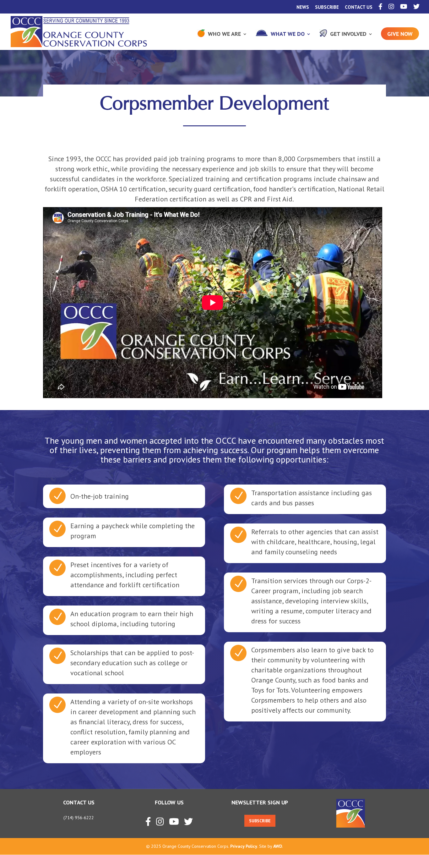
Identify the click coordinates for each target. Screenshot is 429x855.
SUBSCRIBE (327, 7)
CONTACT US (358, 7)
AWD (277, 846)
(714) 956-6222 (78, 817)
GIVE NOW (400, 33)
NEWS (302, 7)
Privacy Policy (243, 846)
